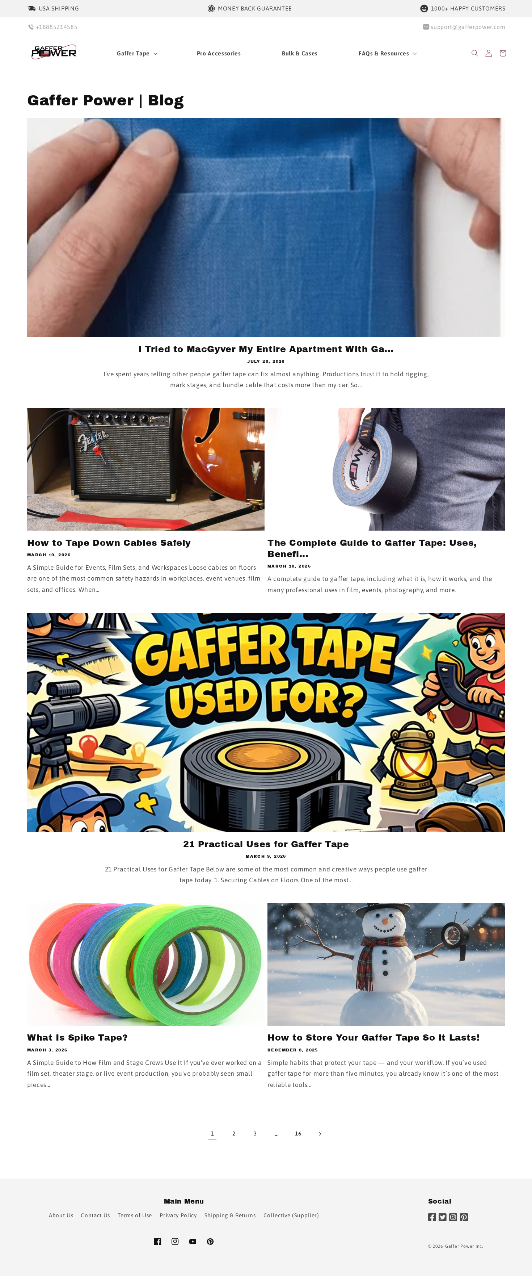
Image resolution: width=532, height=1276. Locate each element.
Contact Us (95, 1215)
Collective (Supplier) (291, 1215)
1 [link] (212, 1133)
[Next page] (319, 1133)
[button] (136, 53)
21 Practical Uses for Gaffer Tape (266, 844)
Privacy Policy (178, 1215)
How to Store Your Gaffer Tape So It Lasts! (373, 1037)
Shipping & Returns (230, 1215)
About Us (61, 1215)
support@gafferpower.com (468, 27)
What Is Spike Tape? (77, 1037)
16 (298, 1133)
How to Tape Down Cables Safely (109, 543)
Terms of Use (135, 1215)
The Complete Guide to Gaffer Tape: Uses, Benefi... (372, 548)
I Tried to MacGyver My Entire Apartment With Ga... (266, 349)
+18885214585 (57, 27)
